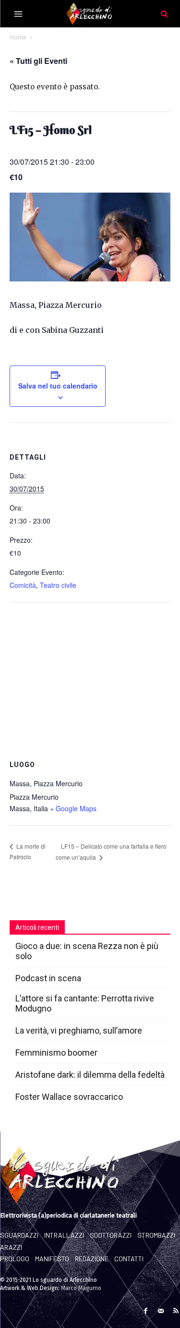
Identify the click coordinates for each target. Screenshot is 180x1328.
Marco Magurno (81, 1288)
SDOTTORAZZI (111, 1235)
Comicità (23, 585)
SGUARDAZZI (19, 1235)
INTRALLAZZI (64, 1235)
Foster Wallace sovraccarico (69, 1097)
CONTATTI (129, 1259)
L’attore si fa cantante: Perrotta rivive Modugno (84, 1003)
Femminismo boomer (56, 1053)
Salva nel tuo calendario (57, 385)
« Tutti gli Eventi (38, 60)
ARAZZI (11, 1247)
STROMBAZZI (156, 1235)
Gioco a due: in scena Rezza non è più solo (86, 951)
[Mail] (160, 1309)
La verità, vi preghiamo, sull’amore (78, 1030)
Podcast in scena (48, 978)
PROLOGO (14, 1259)
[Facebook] (146, 1309)
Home (18, 37)
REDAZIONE (91, 1259)
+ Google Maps (73, 808)
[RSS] (176, 1309)
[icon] (164, 13)
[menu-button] (18, 14)
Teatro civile (58, 585)
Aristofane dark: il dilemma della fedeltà (90, 1075)
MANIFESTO (52, 1259)
